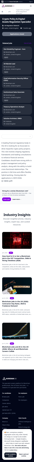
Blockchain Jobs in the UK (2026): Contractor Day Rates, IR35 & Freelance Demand (15, 303)
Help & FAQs (6, 425)
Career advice (6, 403)
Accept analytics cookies (10, 455)
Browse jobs (6, 397)
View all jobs (27, 43)
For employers (22, 400)
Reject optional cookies (23, 455)
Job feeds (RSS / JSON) (8, 413)
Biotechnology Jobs (24, 427)
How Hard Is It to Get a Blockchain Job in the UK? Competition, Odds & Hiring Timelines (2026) (16, 258)
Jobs (9, 11)
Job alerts (5, 406)
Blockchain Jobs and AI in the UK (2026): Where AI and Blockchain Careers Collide (15, 349)
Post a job (6, 199)
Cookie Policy (13, 450)
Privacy (4, 428)
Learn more (16, 199)
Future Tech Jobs (14, 1)
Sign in (31, 1)
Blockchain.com (10, 52)
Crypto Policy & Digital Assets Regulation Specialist (22, 11)
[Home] (2, 12)
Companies (5, 400)
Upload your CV (7, 410)
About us (5, 421)
